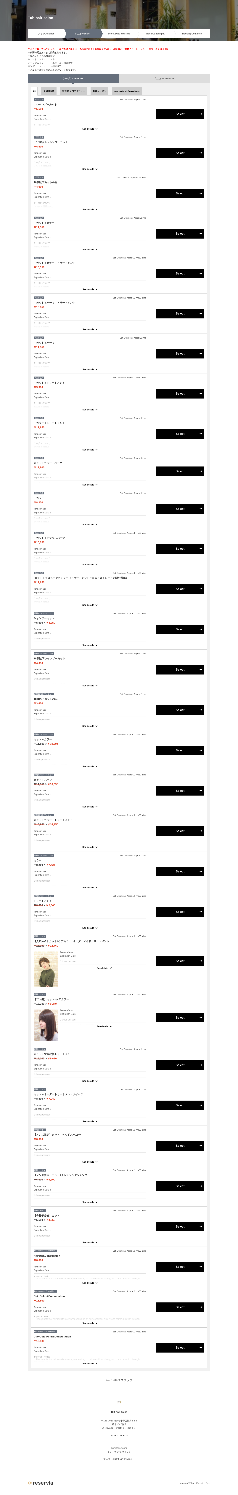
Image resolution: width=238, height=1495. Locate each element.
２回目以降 (48, 91)
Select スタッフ (121, 1380)
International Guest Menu (127, 91)
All (34, 91)
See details (88, 129)
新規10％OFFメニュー (73, 91)
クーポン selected (73, 78)
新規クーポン (99, 91)
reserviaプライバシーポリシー (195, 1483)
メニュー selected (165, 78)
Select (180, 114)
